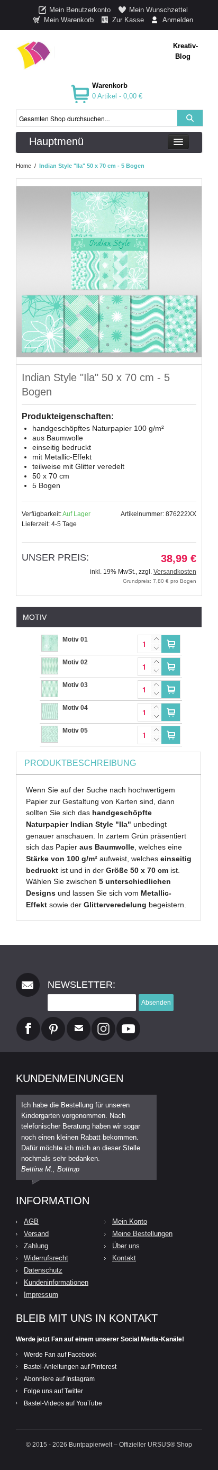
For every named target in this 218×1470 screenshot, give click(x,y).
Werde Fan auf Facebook (60, 1354)
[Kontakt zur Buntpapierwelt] (78, 1021)
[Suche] (190, 118)
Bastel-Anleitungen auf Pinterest (70, 1366)
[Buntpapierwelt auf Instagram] (103, 1021)
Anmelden (177, 20)
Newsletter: (81, 984)
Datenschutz (43, 1270)
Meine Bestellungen (142, 1234)
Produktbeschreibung (80, 763)
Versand (36, 1234)
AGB (31, 1221)
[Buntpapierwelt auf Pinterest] (53, 1021)
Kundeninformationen (56, 1282)
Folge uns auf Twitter (53, 1391)
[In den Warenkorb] (170, 644)
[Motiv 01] (50, 640)
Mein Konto (129, 1221)
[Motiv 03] (50, 685)
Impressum (41, 1294)
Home (23, 166)
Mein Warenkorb (69, 20)
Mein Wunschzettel (158, 10)
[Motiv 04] (50, 708)
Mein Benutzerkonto (80, 10)
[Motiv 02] (50, 662)
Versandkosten (174, 571)
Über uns (126, 1246)
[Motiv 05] (50, 731)
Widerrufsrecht (46, 1258)
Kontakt (124, 1258)
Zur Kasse (128, 20)
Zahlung (36, 1246)
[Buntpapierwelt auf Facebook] (28, 1021)
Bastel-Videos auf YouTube (63, 1403)
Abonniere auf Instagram (59, 1379)
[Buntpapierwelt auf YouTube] (128, 1021)
